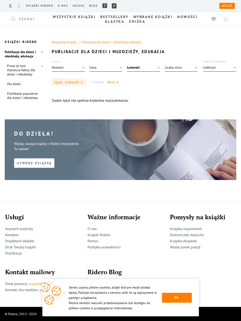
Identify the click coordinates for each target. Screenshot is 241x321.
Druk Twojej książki (20, 247)
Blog (93, 5)
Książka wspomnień (186, 228)
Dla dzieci (14, 84)
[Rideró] (10, 5)
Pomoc (104, 5)
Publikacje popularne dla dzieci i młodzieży (22, 95)
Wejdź (227, 6)
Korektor (12, 234)
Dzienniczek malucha (187, 234)
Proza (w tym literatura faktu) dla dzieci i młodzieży (21, 70)
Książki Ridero (99, 234)
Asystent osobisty (19, 228)
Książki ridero (39, 5)
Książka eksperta (183, 241)
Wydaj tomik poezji (185, 247)
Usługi (78, 5)
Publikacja (13, 253)
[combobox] (25, 19)
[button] (25, 19)
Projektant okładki (19, 241)
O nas (63, 5)
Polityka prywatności (104, 247)
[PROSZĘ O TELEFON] (114, 5)
